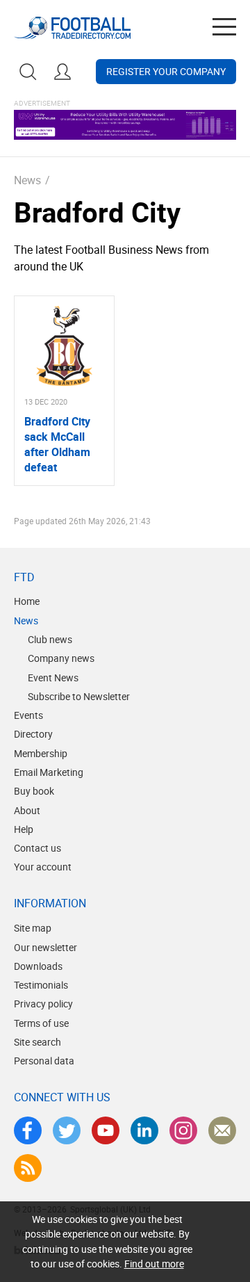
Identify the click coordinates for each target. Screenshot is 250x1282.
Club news (50, 639)
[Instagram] (183, 1130)
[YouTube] (105, 1130)
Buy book (34, 790)
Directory (33, 733)
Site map (32, 927)
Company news (61, 658)
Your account (43, 866)
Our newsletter (45, 947)
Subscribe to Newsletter (79, 696)
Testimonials (41, 984)
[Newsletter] (222, 1130)
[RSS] (27, 1168)
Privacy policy (43, 1003)
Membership (40, 753)
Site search (37, 1041)
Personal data (44, 1060)
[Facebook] (27, 1130)
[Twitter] (66, 1130)
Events (28, 715)
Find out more (154, 1263)
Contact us (37, 847)
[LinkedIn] (144, 1130)
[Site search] (28, 72)
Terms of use (41, 1023)
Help (23, 829)
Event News (53, 677)
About (27, 810)
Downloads (38, 966)
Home (27, 601)
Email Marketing (48, 772)
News (27, 180)
